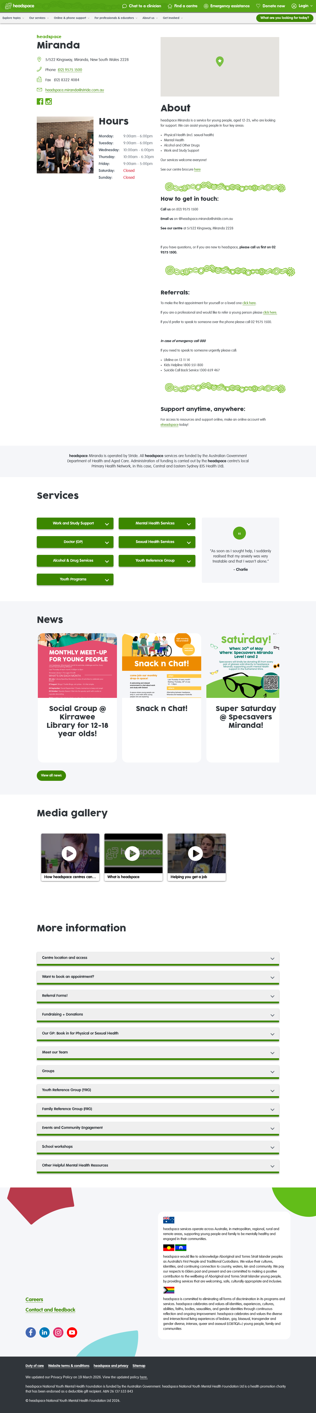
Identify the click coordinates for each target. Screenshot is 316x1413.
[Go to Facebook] (31, 1332)
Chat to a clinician (145, 6)
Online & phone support (70, 18)
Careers (34, 1299)
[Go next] (274, 698)
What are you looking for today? (285, 18)
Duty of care (35, 1366)
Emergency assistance (230, 6)
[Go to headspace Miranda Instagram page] (48, 102)
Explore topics (12, 18)
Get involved (171, 18)
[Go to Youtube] (72, 1332)
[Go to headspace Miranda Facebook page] (40, 102)
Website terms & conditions (68, 1366)
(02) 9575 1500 (70, 70)
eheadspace (169, 425)
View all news (51, 775)
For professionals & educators (115, 18)
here (197, 169)
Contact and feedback (50, 1310)
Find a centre (185, 6)
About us (149, 18)
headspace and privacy (111, 1366)
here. (144, 1377)
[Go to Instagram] (58, 1332)
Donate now (274, 6)
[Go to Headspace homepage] (19, 6)
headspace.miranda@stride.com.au (74, 90)
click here (249, 303)
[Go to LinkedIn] (44, 1332)
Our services (37, 18)
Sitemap (139, 1366)
